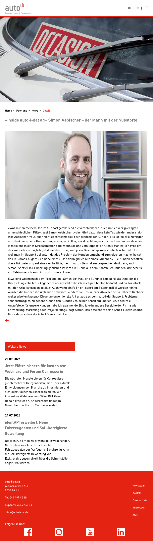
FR (137, 8)
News (34, 110)
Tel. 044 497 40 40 (16, 497)
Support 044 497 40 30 (18, 504)
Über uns (21, 110)
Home (8, 110)
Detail (46, 110)
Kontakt (136, 493)
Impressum (139, 507)
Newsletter (138, 485)
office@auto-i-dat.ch (16, 512)
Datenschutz (139, 500)
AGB (134, 514)
